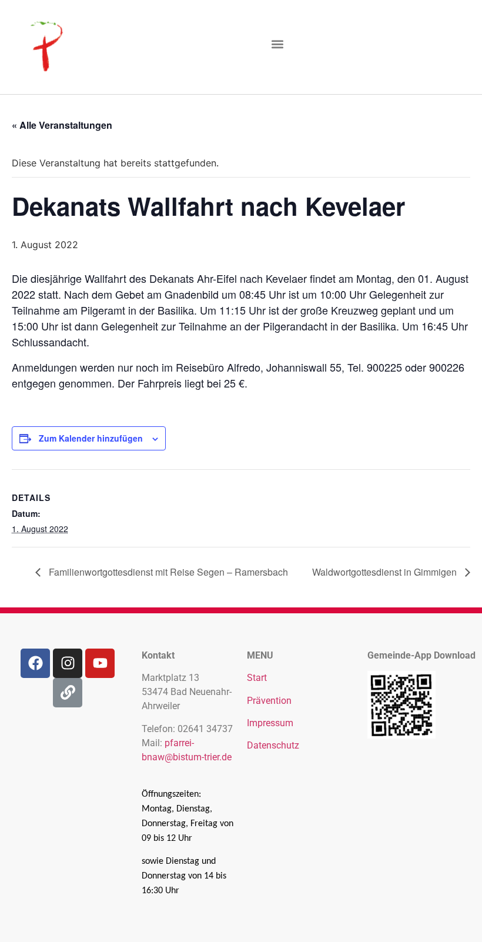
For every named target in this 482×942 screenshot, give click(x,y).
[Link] (67, 692)
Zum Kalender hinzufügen (91, 438)
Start (257, 677)
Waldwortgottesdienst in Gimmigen (385, 572)
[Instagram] (67, 663)
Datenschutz (273, 745)
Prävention (269, 700)
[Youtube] (100, 663)
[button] (277, 44)
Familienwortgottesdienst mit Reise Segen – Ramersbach (167, 572)
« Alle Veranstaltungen (62, 125)
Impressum (270, 723)
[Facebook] (35, 663)
